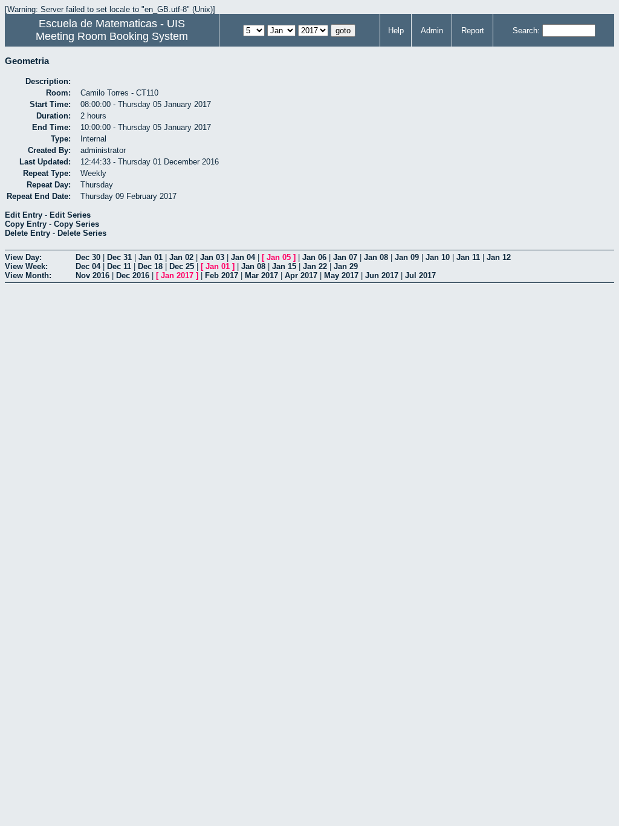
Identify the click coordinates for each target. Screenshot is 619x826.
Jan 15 (284, 266)
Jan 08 (376, 257)
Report (472, 30)
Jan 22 (315, 266)
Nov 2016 (92, 275)
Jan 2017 (177, 275)
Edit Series (70, 215)
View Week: (26, 266)
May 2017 (341, 275)
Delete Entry (27, 233)
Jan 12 (499, 257)
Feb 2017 (221, 275)
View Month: (28, 275)
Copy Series (76, 224)
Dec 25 (181, 266)
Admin (432, 30)
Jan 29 (346, 266)
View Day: (23, 257)
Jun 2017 (381, 275)
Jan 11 (468, 257)
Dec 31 (119, 257)
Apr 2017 (301, 275)
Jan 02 (181, 257)
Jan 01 (150, 257)
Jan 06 (314, 257)
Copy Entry (26, 224)
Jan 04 (243, 257)
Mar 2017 (261, 275)
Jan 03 (212, 257)
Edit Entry (23, 215)
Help (396, 30)
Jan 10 (438, 257)
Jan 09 (407, 257)
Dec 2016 (132, 275)
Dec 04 (88, 266)
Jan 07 (345, 257)
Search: (526, 30)
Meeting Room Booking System (112, 36)
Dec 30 (88, 257)
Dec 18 (150, 266)
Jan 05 (279, 257)
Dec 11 (119, 266)
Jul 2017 (420, 275)
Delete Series (81, 233)
